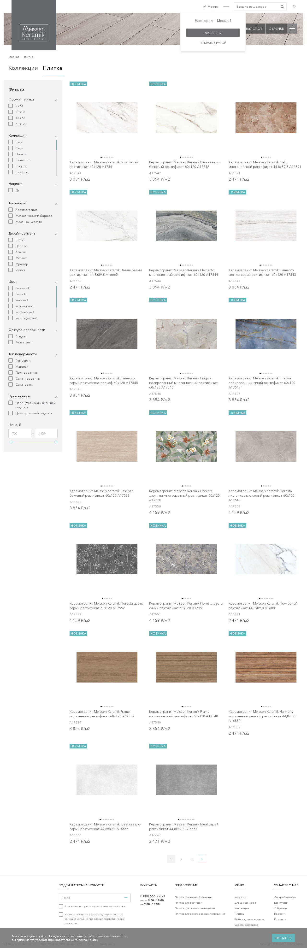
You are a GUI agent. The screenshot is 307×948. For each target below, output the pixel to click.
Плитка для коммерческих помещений (200, 913)
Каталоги (241, 897)
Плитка (28, 57)
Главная (13, 57)
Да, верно (213, 33)
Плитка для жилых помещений (195, 908)
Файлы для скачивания (250, 919)
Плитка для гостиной (188, 902)
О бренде (276, 28)
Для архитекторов (246, 28)
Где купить (280, 902)
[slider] (11, 442)
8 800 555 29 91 (152, 896)
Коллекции (23, 68)
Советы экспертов (247, 924)
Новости (279, 913)
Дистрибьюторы (285, 897)
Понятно (283, 938)
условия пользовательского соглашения (66, 940)
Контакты (280, 919)
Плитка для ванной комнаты (193, 897)
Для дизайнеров (245, 902)
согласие (78, 914)
